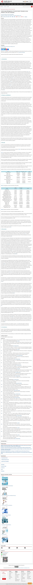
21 (1, 281)
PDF (10, 16)
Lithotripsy (11, 46)
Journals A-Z (11, 572)
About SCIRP (16, 572)
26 (30, 304)
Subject (10, 573)
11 (1, 373)
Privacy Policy (29, 578)
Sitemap (10, 576)
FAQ (1, 469)
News (15, 4)
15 (1, 88)
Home (2, 4)
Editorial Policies (17, 574)
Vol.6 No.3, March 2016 (11, 9)
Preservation (29, 576)
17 (1, 395)
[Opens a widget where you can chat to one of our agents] (29, 583)
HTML (12, 16)
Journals (8, 4)
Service (22, 571)
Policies (28, 571)
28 (4, 321)
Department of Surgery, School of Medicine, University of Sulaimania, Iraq (11, 15)
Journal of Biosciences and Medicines (7, 505)
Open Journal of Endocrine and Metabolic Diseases (9, 495)
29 (19, 323)
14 (1, 384)
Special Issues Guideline (5, 461)
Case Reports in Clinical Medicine (6, 524)
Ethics (16, 573)
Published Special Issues (5, 459)
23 (1, 413)
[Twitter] (1, 547)
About (18, 4)
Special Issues (17, 580)
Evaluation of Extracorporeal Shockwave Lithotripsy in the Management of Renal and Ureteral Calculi (16, 447)
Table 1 (19, 149)
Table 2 (2, 152)
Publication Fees (17, 579)
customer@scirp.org (5, 552)
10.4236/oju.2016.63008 (6, 16)
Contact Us (3, 467)
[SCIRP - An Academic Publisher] (6, 1)
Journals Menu (4, 441)
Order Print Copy (3, 466)
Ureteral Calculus (3, 46)
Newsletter (2, 464)
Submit (25, 4)
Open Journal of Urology (4, 9)
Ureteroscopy (8, 46)
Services (21, 4)
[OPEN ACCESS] (25, 1)
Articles (5, 4)
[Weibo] (25, 547)
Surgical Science (4, 534)
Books (12, 4)
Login (30, 1)
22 (25, 268)
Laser (14, 46)
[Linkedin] (17, 547)
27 (1, 305)
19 (16, 253)
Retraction (28, 577)
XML (14, 16)
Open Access (29, 572)
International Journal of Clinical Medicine (7, 485)
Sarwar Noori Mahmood (4, 14)
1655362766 (4, 555)
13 (1, 380)
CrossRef (18, 349)
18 (15, 253)
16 (4, 89)
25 (1, 419)
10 (12, 77)
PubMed (21, 355)
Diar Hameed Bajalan (11, 14)
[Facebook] (9, 547)
